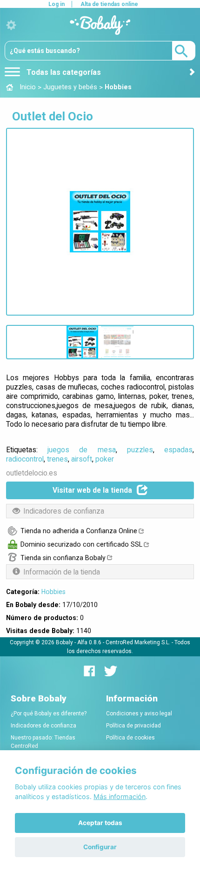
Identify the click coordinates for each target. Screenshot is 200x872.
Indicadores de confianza (43, 725)
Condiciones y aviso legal (139, 713)
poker (104, 459)
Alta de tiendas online (109, 4)
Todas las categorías (63, 72)
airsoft (81, 459)
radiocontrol (25, 459)
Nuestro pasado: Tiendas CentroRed (43, 741)
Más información (119, 796)
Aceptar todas (100, 822)
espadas (178, 449)
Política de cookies (130, 737)
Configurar (100, 847)
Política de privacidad (133, 725)
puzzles (140, 449)
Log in (56, 4)
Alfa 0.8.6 (89, 642)
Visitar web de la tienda (92, 490)
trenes (57, 459)
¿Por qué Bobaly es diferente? (49, 713)
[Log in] (11, 25)
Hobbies (53, 591)
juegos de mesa (81, 449)
